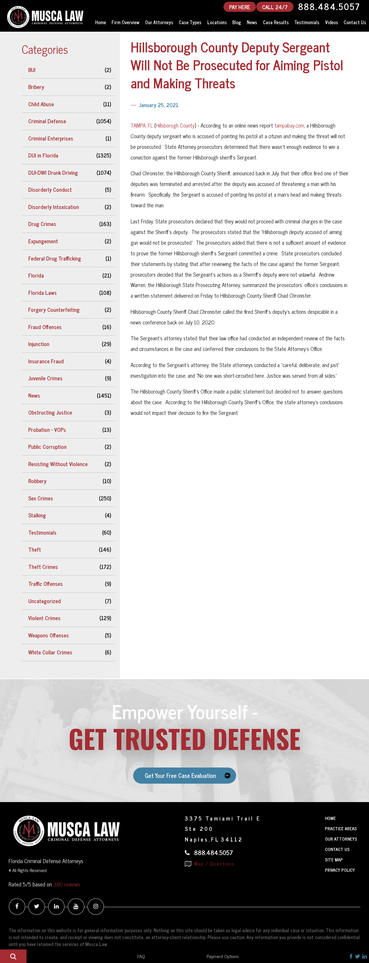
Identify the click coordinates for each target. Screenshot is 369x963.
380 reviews (66, 884)
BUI (31, 69)
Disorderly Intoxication (53, 206)
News (252, 22)
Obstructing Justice (50, 412)
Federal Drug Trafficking (54, 258)
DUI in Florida (43, 155)
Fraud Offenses (45, 326)
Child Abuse (41, 104)
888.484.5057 (329, 7)
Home (100, 22)
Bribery (36, 86)
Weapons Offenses (48, 635)
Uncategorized (44, 601)
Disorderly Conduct (50, 189)
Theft (34, 549)
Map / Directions (214, 863)
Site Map (334, 859)
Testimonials (306, 22)
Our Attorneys (159, 22)
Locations (217, 22)
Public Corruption (47, 446)
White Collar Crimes (50, 652)
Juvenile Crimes (45, 378)
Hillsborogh (167, 125)
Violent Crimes (44, 617)
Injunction (38, 343)
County (187, 125)
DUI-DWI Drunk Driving (53, 172)
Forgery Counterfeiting (54, 309)
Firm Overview (125, 22)
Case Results (276, 22)
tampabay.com (289, 125)
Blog (236, 22)
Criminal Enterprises (50, 138)
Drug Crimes (42, 223)
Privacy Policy (340, 869)
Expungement (43, 241)
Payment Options (223, 956)
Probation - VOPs (47, 429)
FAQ (141, 956)
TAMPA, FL (142, 125)
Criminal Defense (47, 121)
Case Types (190, 22)
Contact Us (355, 22)
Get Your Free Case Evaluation (180, 775)
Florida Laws (42, 292)
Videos (331, 22)
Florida (36, 275)
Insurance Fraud (46, 361)
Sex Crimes (40, 498)
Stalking (37, 515)
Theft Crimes (43, 566)
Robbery (37, 480)
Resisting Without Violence (58, 463)
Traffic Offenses (45, 583)
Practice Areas (341, 828)
